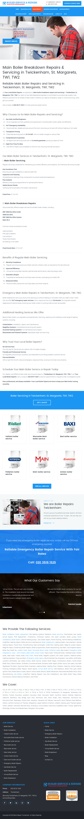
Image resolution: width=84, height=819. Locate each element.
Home (17, 9)
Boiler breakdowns (48, 642)
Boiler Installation (26, 9)
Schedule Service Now (72, 3)
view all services (42, 486)
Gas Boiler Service (64, 9)
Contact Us (58, 14)
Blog (65, 14)
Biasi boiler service (10, 748)
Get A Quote (42, 402)
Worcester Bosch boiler (40, 650)
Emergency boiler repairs (35, 658)
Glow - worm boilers (19, 653)
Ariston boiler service (11, 756)
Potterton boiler (54, 650)
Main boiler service (10, 752)
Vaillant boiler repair (25, 650)
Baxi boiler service (10, 745)
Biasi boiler (30, 653)
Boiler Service (37, 9)
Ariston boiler (39, 653)
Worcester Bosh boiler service (14, 737)
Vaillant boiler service (11, 734)
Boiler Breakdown (48, 14)
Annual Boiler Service (34, 14)
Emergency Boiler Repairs (51, 9)
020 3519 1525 (46, 562)
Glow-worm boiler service (12, 760)
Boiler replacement (22, 634)
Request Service (11, 41)
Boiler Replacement (20, 14)
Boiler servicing (57, 634)
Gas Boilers (18, 674)
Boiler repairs (16, 640)
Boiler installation (9, 634)
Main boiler (29, 655)
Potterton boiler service (12, 741)
